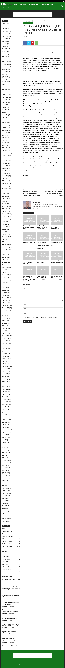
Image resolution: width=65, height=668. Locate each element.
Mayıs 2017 (5, 252)
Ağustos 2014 (5, 335)
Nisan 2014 (5, 346)
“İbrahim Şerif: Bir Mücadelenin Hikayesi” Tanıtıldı (10, 603)
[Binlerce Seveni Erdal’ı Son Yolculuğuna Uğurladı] (29, 255)
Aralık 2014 (5, 325)
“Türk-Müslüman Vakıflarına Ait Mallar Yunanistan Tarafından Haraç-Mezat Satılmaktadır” (43, 245)
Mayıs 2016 (5, 282)
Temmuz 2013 (5, 368)
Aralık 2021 (5, 112)
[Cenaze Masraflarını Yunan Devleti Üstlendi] (57, 255)
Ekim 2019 (4, 178)
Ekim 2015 (4, 300)
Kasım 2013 (5, 358)
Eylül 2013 (4, 363)
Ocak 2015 (4, 323)
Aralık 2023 (5, 51)
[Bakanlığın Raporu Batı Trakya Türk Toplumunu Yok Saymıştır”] (57, 220)
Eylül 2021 (4, 120)
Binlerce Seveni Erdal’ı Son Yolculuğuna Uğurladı (29, 262)
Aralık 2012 (5, 386)
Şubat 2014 (5, 351)
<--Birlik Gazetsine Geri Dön (53, 664)
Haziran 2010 (5, 462)
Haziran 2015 (5, 310)
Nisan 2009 (5, 498)
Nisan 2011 (4, 437)
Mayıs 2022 (5, 99)
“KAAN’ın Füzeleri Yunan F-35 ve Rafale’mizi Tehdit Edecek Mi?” (10, 624)
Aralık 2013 (5, 356)
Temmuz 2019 (5, 186)
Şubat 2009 (5, 503)
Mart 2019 (4, 196)
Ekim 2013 (4, 361)
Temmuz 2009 (5, 490)
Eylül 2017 (4, 242)
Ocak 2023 (4, 79)
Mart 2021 (4, 135)
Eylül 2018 (4, 211)
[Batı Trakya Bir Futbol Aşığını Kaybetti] (43, 255)
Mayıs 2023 (5, 69)
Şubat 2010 (5, 473)
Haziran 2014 (5, 341)
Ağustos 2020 (5, 153)
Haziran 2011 (5, 432)
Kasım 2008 (5, 511)
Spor (3, 554)
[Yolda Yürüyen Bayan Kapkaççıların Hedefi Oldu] (57, 236)
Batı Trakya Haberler (33, 20)
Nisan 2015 (5, 315)
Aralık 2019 (5, 173)
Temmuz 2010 (5, 460)
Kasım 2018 (5, 206)
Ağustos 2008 (5, 518)
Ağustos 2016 (5, 275)
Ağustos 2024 (5, 31)
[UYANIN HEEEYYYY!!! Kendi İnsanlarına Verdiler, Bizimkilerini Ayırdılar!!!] (29, 270)
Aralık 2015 (5, 295)
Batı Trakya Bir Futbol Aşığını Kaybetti (43, 261)
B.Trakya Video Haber (7, 536)
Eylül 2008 (4, 516)
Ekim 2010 (4, 452)
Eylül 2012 (4, 394)
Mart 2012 (4, 409)
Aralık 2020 (5, 143)
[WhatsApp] (36, 43)
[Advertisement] (32, 14)
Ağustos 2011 (5, 427)
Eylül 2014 (4, 333)
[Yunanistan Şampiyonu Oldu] (29, 236)
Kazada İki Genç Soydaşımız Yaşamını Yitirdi (28, 227)
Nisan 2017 (5, 254)
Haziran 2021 (5, 127)
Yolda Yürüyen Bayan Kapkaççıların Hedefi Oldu (56, 244)
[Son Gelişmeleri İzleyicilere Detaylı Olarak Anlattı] (43, 220)
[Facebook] (58, 1)
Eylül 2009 (4, 485)
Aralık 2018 (5, 203)
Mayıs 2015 (5, 313)
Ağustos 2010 (5, 457)
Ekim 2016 (4, 269)
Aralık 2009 (5, 478)
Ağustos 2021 (5, 122)
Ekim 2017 (4, 239)
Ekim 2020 (4, 148)
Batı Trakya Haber (6, 544)
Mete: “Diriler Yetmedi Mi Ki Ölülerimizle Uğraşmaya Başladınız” (57, 278)
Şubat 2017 (5, 259)
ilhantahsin (30, 36)
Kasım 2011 (5, 419)
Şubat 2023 (5, 77)
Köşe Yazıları (5, 549)
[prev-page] (60, 213)
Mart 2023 (4, 74)
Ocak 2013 (4, 384)
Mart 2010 (4, 470)
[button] (62, 6)
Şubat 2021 (5, 137)
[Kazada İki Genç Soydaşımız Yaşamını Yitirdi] (29, 220)
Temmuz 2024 (5, 33)
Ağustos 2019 (5, 183)
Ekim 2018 (4, 209)
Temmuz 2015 (5, 308)
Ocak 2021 (4, 140)
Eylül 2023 (4, 59)
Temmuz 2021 (5, 125)
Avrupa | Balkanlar (6, 533)
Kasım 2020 (5, 145)
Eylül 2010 (4, 455)
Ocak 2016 (4, 292)
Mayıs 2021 (5, 130)
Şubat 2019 (5, 198)
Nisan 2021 (5, 132)
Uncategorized (5, 561)
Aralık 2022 (5, 82)
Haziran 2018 (5, 219)
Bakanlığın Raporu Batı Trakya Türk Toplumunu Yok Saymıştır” (57, 228)
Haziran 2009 (5, 493)
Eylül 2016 (4, 272)
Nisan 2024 (5, 41)
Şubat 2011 (5, 442)
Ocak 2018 (4, 231)
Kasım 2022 (5, 84)
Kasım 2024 (5, 23)
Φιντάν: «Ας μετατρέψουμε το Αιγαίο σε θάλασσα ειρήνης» (10, 617)
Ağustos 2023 (5, 61)
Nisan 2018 (5, 224)
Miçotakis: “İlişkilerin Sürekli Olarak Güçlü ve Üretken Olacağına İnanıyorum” (11, 588)
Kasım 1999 (5, 521)
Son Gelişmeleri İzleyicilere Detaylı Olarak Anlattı (42, 227)
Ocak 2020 (4, 170)
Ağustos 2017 (5, 244)
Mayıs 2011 (5, 434)
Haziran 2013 (5, 371)
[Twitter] (61, 1)
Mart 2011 (4, 440)
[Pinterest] (32, 43)
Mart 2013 (4, 379)
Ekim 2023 (4, 56)
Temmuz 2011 (5, 429)
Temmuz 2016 (5, 277)
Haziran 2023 (5, 66)
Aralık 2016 (5, 264)
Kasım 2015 (5, 297)
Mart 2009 (4, 500)
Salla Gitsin (5, 551)
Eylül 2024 (4, 28)
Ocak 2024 (4, 49)
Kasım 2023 (5, 54)
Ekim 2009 (4, 483)
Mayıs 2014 (5, 343)
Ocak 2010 (4, 475)
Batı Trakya (23, 4)
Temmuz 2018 (5, 216)
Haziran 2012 (5, 401)
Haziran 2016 (5, 280)
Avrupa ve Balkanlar (47, 4)
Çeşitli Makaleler (28, 213)
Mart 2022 (4, 104)
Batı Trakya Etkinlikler (7, 541)
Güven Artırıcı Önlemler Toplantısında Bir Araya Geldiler (10, 610)
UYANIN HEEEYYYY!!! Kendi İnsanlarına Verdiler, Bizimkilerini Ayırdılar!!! (29, 278)
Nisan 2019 (5, 193)
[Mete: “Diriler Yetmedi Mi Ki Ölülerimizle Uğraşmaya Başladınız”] (57, 270)
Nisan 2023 (5, 71)
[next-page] (62, 213)
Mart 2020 (4, 165)
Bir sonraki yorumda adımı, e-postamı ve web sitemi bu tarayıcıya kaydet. (43, 317)
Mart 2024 (4, 44)
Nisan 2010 (5, 467)
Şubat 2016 (5, 290)
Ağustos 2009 (5, 488)
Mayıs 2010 (5, 465)
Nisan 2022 (5, 102)
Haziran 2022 (5, 97)
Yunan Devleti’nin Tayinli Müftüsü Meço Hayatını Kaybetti (42, 278)
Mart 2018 (4, 226)
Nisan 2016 (5, 285)
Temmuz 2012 (5, 399)
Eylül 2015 (4, 302)
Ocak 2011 (4, 445)
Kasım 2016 (5, 267)
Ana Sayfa (25, 20)
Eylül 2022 (4, 89)
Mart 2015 (4, 318)
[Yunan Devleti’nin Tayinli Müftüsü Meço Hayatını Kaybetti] (43, 270)
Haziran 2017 (5, 249)
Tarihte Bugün (5, 556)
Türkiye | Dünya (7, 8)
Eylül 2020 (4, 150)
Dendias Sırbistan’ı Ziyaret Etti (10, 646)
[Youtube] (63, 1)
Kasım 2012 (5, 389)
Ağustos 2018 (5, 214)
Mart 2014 (4, 348)
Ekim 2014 (4, 330)
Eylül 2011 (4, 424)
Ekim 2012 (4, 391)
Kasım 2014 (5, 328)
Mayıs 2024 (5, 38)
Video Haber (5, 564)
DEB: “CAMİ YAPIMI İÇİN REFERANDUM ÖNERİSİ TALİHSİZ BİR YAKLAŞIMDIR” (31, 193)
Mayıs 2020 (5, 160)
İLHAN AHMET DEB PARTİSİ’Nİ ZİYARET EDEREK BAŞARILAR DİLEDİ (54, 193)
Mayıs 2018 (5, 221)
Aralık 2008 (5, 508)
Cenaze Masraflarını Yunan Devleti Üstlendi (57, 261)
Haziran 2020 (5, 158)
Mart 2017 (4, 257)
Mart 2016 (4, 287)
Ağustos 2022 (5, 92)
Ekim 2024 (4, 26)
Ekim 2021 (4, 117)
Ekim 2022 (4, 87)
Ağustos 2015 (5, 305)
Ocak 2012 (4, 414)
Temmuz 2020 (5, 155)
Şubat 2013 (5, 381)
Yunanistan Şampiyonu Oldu (29, 243)
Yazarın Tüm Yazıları (39, 213)
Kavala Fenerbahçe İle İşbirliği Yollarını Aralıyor (10, 632)
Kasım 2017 (5, 236)
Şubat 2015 (5, 320)
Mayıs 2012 (5, 404)
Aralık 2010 (5, 447)
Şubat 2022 (5, 107)
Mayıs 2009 (5, 495)
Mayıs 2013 (5, 374)
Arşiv (15, 4)
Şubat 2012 (5, 412)
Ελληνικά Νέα (5, 571)
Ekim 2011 (4, 422)
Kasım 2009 (5, 480)
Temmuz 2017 (5, 247)
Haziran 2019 (5, 188)
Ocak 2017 (4, 262)
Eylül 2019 (4, 181)
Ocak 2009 (4, 506)
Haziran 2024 (5, 36)
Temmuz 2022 (5, 94)
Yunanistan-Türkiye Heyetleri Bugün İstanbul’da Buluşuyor (9, 639)
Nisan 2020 (5, 163)
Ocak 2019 (4, 201)
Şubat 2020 (5, 168)
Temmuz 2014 (5, 338)
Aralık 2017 (5, 234)
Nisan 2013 (5, 376)
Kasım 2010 (5, 450)
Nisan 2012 (5, 407)
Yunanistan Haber (34, 4)
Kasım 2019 (5, 176)
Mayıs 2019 (5, 191)
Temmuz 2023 (5, 64)
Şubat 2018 (5, 229)
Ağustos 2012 (5, 396)
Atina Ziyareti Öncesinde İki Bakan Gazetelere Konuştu (11, 580)
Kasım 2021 (5, 115)
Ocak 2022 (4, 110)
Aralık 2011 (5, 417)
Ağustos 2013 (5, 366)
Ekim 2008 (4, 513)
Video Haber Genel (6, 566)
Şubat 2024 (5, 46)
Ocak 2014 (4, 353)
